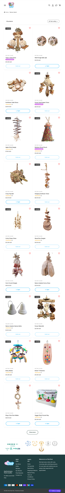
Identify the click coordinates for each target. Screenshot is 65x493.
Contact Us (19, 475)
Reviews (18, 468)
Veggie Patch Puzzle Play (42, 415)
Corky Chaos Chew (11, 238)
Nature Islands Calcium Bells (14, 326)
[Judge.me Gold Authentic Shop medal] (34, 443)
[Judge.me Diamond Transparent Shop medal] (28, 443)
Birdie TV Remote (40, 370)
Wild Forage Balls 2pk (41, 57)
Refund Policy (31, 472)
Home (6, 12)
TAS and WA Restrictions (30, 467)
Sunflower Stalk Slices (12, 102)
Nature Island (13, 12)
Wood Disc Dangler (40, 238)
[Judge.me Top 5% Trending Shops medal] (54, 443)
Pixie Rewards (19, 473)
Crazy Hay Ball (10, 193)
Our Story (18, 464)
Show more (32, 432)
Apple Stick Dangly (11, 147)
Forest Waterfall (39, 326)
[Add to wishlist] (29, 28)
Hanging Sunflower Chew (42, 193)
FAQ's (17, 466)
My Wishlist (19, 470)
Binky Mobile (9, 370)
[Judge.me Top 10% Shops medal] (41, 449)
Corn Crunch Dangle (11, 283)
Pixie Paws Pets (11, 490)
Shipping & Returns (32, 470)
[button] (5, 5)
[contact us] (56, 5)
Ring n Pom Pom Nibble (12, 415)
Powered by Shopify (19, 490)
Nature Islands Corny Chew (42, 283)
